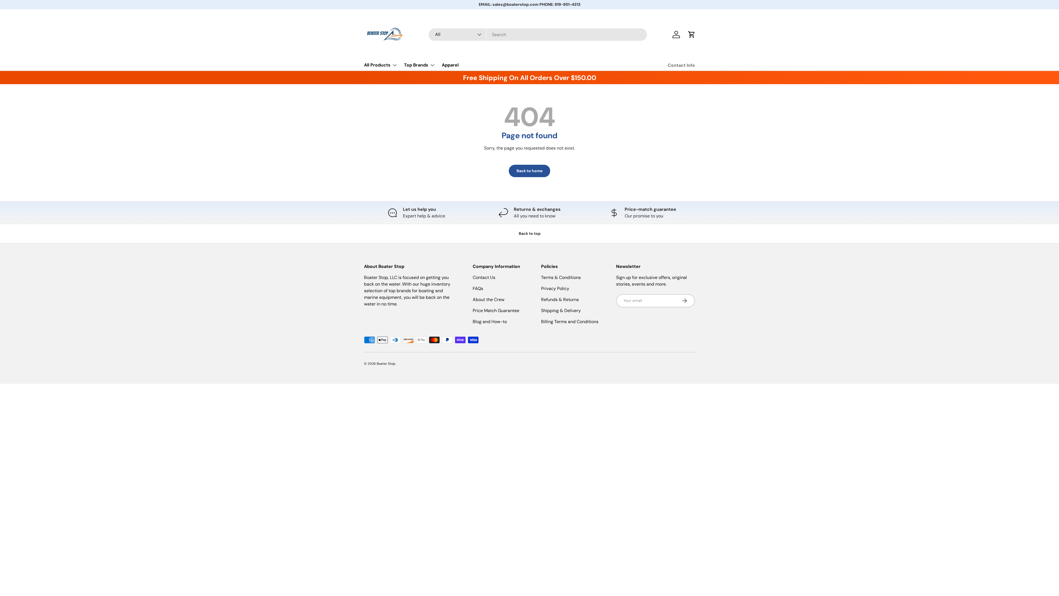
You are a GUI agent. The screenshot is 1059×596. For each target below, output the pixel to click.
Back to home (529, 170)
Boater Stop (386, 363)
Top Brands (416, 65)
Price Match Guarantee (496, 310)
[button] (692, 34)
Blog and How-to (490, 321)
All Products (377, 65)
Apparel (450, 65)
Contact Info (681, 65)
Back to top (530, 233)
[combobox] (538, 34)
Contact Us (484, 277)
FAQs (478, 288)
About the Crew (488, 299)
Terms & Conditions (561, 277)
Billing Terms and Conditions (569, 321)
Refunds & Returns (560, 299)
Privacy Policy (555, 288)
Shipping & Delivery (561, 310)
